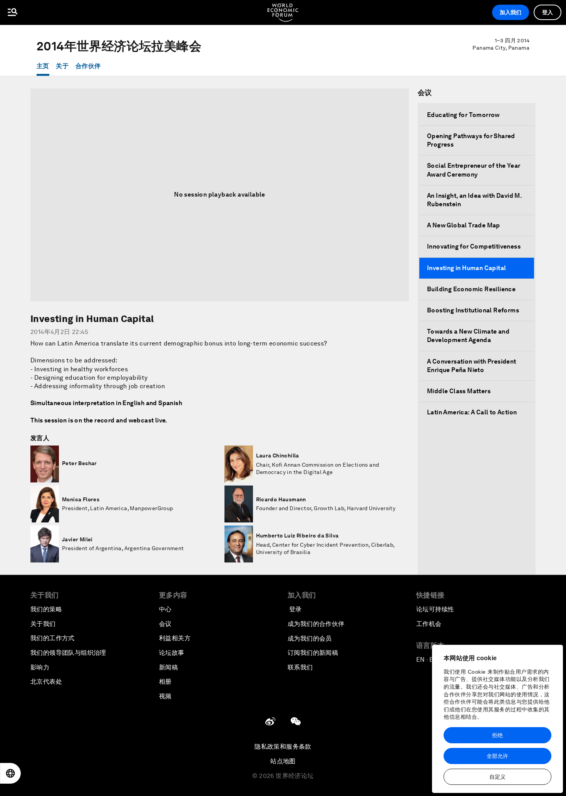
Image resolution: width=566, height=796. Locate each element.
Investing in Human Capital (466, 268)
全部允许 (497, 756)
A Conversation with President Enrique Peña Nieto (471, 366)
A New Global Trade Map (463, 225)
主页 (43, 66)
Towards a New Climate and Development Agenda (468, 336)
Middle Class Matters (459, 391)
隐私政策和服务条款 (283, 746)
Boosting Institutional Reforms (473, 310)
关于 (62, 66)
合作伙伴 (88, 66)
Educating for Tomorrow (463, 114)
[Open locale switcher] (10, 773)
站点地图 (283, 761)
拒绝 (497, 735)
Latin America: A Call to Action (472, 412)
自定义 (497, 777)
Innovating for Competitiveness (474, 246)
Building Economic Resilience (471, 289)
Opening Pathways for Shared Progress (471, 140)
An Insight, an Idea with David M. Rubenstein (474, 200)
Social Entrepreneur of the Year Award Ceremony (473, 170)
